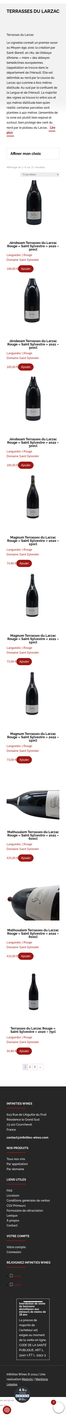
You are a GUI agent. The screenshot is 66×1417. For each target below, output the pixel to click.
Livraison (13, 1195)
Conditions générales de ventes (28, 1200)
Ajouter (25, 268)
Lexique (12, 1215)
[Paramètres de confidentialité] (7, 1410)
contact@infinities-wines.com (27, 1137)
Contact (12, 1225)
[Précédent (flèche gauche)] (1, 1405)
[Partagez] (5, 1400)
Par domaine (15, 1169)
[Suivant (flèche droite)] (5, 1405)
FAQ (9, 1190)
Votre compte (16, 1247)
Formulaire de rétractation (25, 1210)
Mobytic (27, 1379)
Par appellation (17, 1164)
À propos (13, 1220)
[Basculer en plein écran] (8, 1400)
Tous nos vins (16, 1159)
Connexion (14, 1252)
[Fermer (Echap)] (1, 1400)
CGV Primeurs (16, 1205)
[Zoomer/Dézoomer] (12, 1400)
